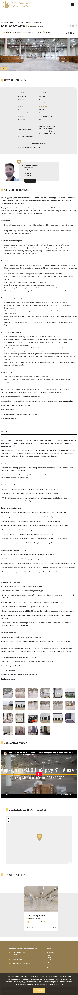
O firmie (49, 957)
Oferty (48, 955)
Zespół (49, 960)
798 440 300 (28, 173)
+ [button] (8, 818)
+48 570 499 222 (17, 959)
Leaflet (70, 863)
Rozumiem (39, 990)
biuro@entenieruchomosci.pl (21, 963)
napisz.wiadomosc (30, 180)
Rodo (48, 967)
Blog (48, 962)
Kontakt (49, 965)
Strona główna (51, 953)
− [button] (8, 821)
